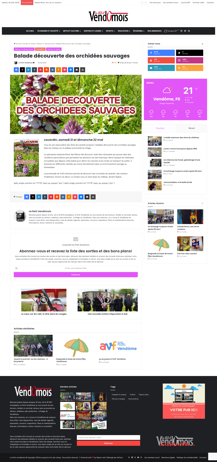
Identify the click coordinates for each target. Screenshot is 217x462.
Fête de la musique (118, 399)
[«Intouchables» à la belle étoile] (155, 185)
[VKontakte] (52, 69)
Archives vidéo (198, 3)
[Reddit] (46, 69)
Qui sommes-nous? (170, 3)
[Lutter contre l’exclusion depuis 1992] (155, 152)
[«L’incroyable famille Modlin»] (99, 425)
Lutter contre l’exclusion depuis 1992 (180, 148)
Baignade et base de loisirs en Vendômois (71, 360)
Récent (192, 128)
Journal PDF (185, 3)
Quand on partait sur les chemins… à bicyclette (31, 360)
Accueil (30, 31)
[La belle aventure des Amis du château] (155, 141)
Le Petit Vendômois (25, 63)
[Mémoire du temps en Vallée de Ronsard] (83, 415)
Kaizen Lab (101, 457)
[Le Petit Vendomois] (108, 16)
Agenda (139, 31)
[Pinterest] (40, 69)
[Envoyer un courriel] (33, 63)
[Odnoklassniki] (58, 69)
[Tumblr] (34, 69)
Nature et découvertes (46, 44)
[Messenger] (70, 69)
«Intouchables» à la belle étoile (178, 182)
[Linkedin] (28, 69)
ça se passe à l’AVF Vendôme (112, 359)
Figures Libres (144, 394)
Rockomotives (133, 399)
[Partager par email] (76, 69)
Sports (109, 31)
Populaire (160, 128)
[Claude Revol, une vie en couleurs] (190, 216)
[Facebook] (16, 69)
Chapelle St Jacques (119, 394)
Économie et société (48, 31)
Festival (132, 394)
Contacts (210, 3)
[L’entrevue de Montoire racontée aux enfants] (83, 425)
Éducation (123, 31)
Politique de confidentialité (187, 457)
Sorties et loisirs (92, 31)
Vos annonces (155, 3)
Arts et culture (71, 31)
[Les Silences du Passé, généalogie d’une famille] (155, 163)
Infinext (120, 457)
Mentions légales (168, 457)
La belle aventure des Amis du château (181, 137)
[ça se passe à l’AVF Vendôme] (118, 346)
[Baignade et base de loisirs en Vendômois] (75, 346)
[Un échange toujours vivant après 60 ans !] (155, 174)
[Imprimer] (82, 69)
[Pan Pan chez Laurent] (190, 243)
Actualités (40, 49)
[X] (22, 69)
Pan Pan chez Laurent (187, 253)
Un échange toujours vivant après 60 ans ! (183, 171)
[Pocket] (64, 69)
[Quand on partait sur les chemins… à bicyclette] (33, 346)
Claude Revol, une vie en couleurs (48, 3)
